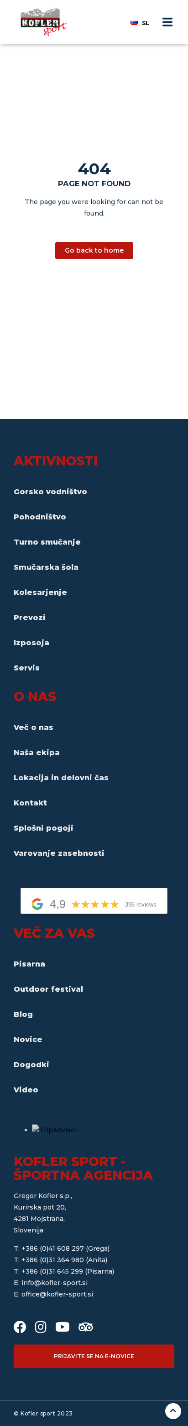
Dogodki (31, 1064)
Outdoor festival (48, 989)
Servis (27, 668)
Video (26, 1090)
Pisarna (29, 964)
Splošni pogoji (43, 828)
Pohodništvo (40, 517)
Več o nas (33, 727)
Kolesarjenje (40, 592)
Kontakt (30, 803)
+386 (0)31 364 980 (53, 1260)
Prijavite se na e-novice (94, 1356)
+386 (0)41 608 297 (53, 1248)
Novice (28, 1039)
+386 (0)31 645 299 (53, 1271)
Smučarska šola (46, 567)
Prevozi (30, 617)
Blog (23, 1014)
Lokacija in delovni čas (61, 777)
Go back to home (94, 250)
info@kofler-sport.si (54, 1283)
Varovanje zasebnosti (59, 853)
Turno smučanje (47, 542)
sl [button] (145, 23)
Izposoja (31, 642)
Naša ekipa (37, 752)
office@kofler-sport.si (57, 1294)
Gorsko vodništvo (50, 491)
